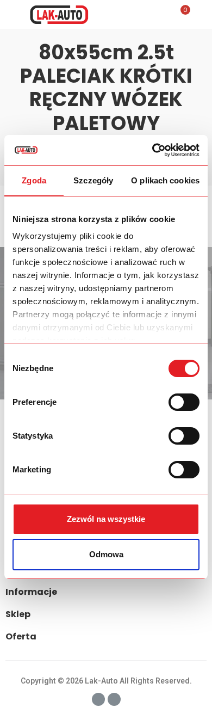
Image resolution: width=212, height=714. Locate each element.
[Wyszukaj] (162, 15)
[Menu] (10, 14)
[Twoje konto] (201, 14)
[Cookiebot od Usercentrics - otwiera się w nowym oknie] (152, 150)
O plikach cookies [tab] (165, 180)
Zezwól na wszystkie (106, 519)
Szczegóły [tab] (93, 180)
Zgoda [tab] (34, 180)
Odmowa (106, 554)
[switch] (184, 402)
